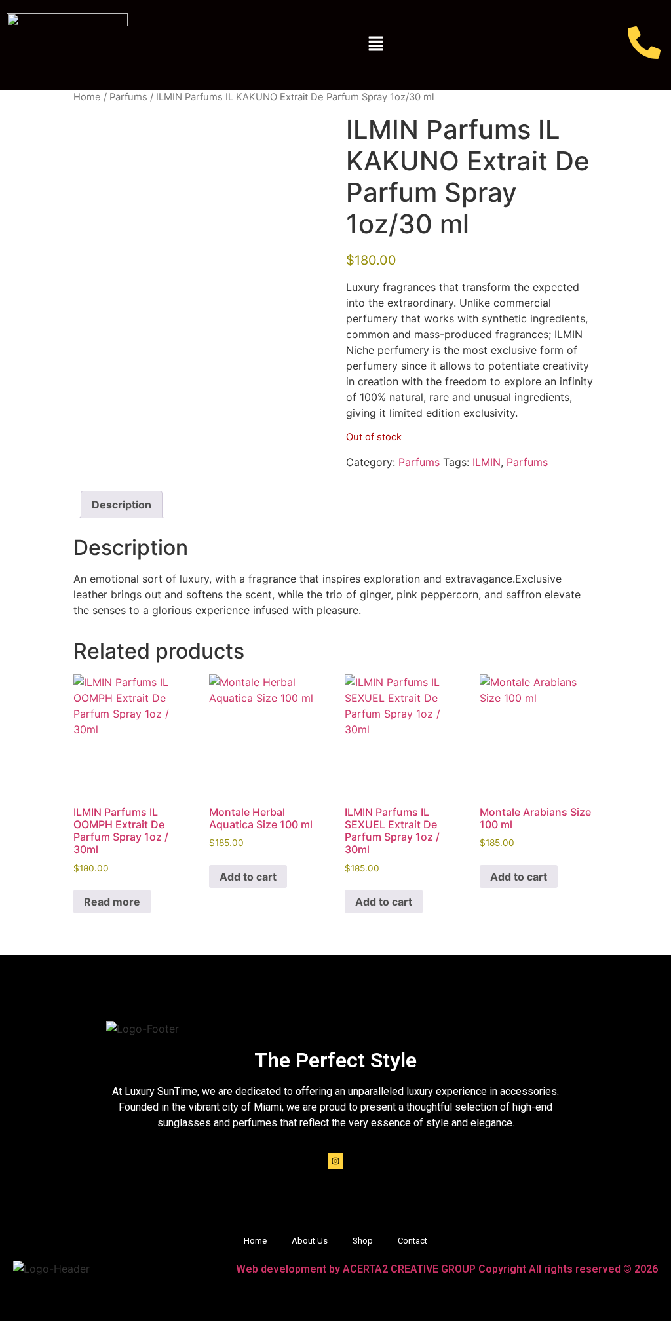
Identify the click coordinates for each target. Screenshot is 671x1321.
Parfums (128, 97)
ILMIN (486, 462)
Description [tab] (121, 504)
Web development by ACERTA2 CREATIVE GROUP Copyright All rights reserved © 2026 (447, 1269)
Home (87, 97)
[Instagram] (335, 1161)
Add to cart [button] (248, 876)
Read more (112, 901)
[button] (375, 45)
